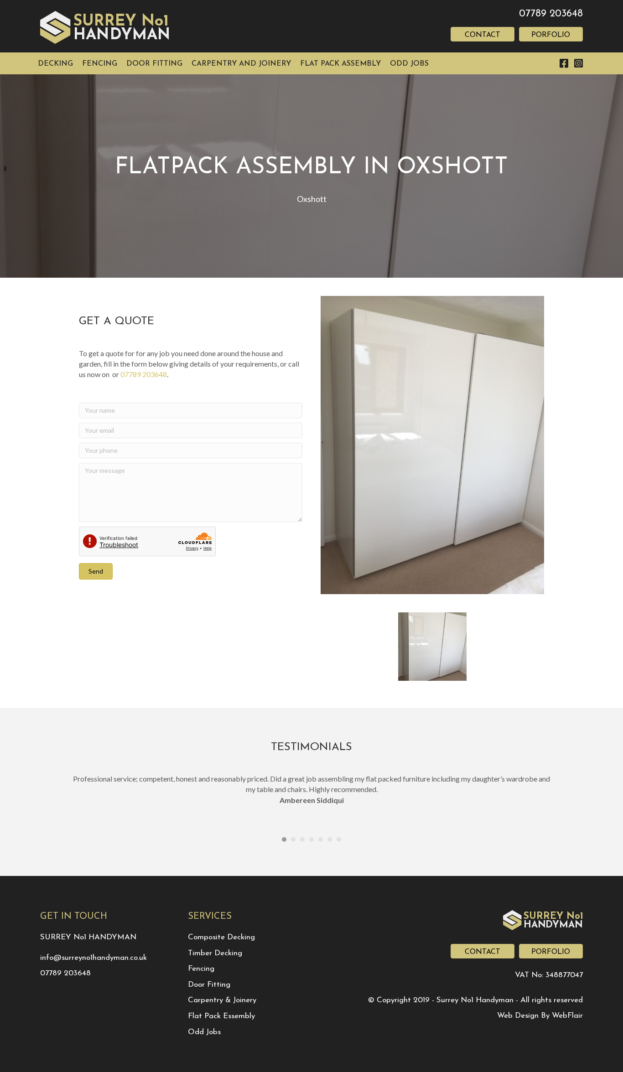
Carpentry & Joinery (222, 1000)
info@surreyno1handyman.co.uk (93, 958)
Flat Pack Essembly (221, 1016)
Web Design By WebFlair (540, 1016)
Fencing (201, 969)
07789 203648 (551, 14)
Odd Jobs (204, 1032)
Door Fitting (209, 985)
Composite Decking (221, 937)
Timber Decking (215, 953)
